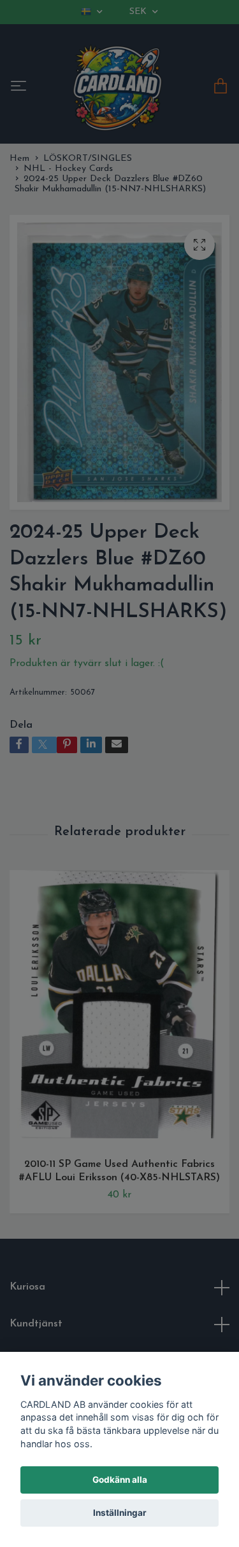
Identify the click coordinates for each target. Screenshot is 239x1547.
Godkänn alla (119, 1480)
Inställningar (120, 1513)
